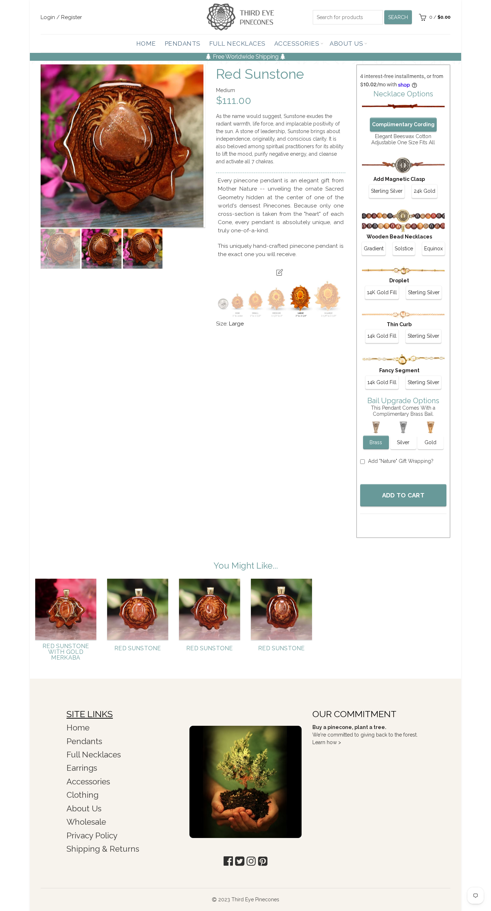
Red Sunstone (137, 648)
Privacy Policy (92, 835)
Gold (430, 442)
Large (236, 323)
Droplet (399, 280)
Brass (376, 442)
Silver (403, 442)
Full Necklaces (237, 43)
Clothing (82, 795)
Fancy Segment (399, 370)
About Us (346, 43)
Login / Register (61, 17)
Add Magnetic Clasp (399, 179)
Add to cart (403, 495)
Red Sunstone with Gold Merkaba (65, 652)
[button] (228, 861)
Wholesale (86, 821)
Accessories (297, 43)
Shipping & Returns (102, 848)
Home (146, 43)
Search (398, 17)
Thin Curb (399, 324)
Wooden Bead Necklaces (399, 237)
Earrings (81, 768)
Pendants (183, 43)
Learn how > (326, 742)
